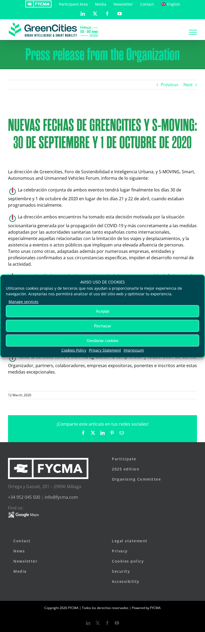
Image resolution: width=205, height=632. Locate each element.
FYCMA (155, 608)
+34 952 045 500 (24, 497)
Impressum (134, 350)
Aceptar (102, 311)
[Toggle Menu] (193, 32)
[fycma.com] (38, 4)
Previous (169, 85)
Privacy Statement (105, 350)
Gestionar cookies (103, 340)
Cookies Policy (73, 350)
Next (188, 85)
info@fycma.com (61, 497)
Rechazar (102, 325)
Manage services (23, 301)
